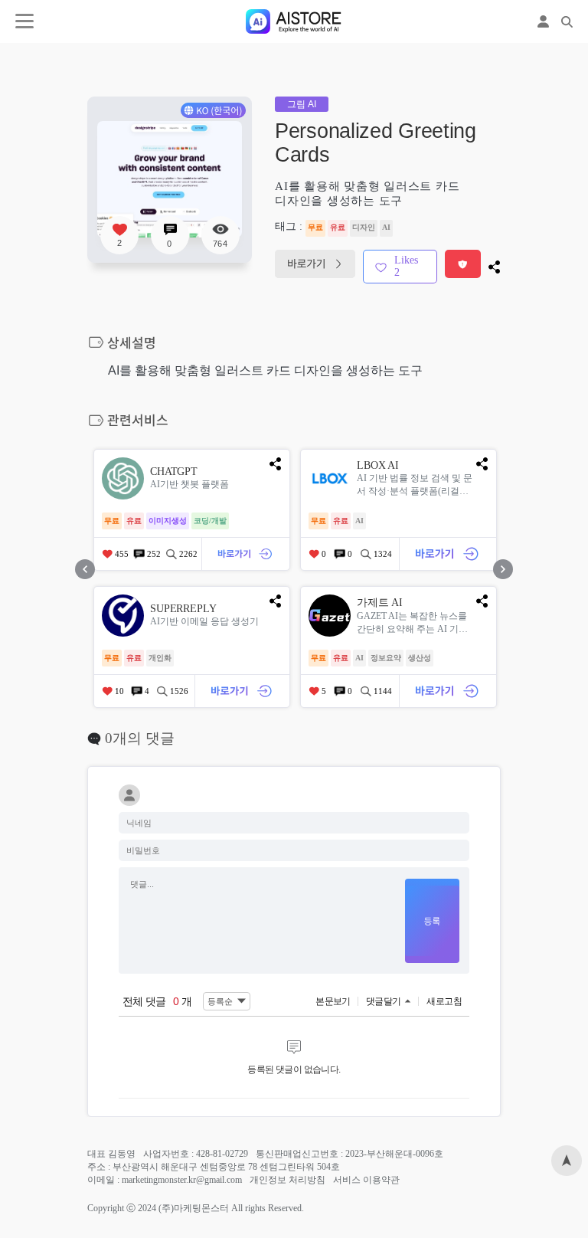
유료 (338, 227)
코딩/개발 (210, 520)
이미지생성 (167, 520)
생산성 (419, 657)
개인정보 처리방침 (287, 1179)
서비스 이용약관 (366, 1179)
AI (386, 227)
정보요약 (385, 657)
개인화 (160, 657)
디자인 (363, 227)
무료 (315, 227)
